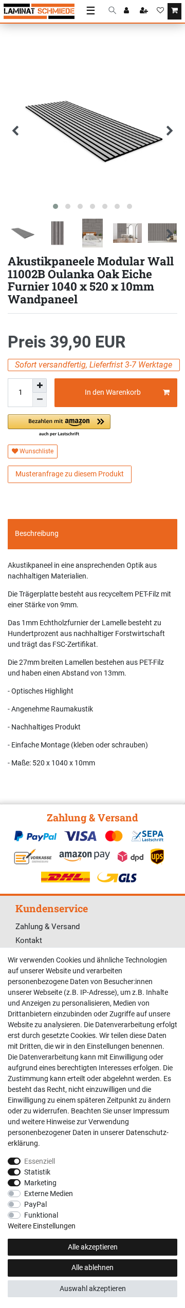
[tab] (92, 534)
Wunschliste (35, 451)
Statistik (37, 1172)
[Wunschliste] (160, 11)
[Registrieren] (145, 11)
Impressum (151, 1111)
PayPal (35, 1204)
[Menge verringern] (39, 400)
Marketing (40, 1183)
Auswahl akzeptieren (93, 1288)
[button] (59, 425)
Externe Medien (48, 1193)
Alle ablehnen (92, 1267)
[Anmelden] (127, 11)
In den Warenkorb (113, 392)
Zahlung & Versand (47, 926)
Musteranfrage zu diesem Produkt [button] (69, 474)
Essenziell (39, 1161)
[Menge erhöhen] (39, 385)
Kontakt (28, 940)
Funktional (41, 1215)
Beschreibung (37, 533)
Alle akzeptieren (93, 1247)
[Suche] (112, 11)
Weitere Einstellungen (42, 1226)
